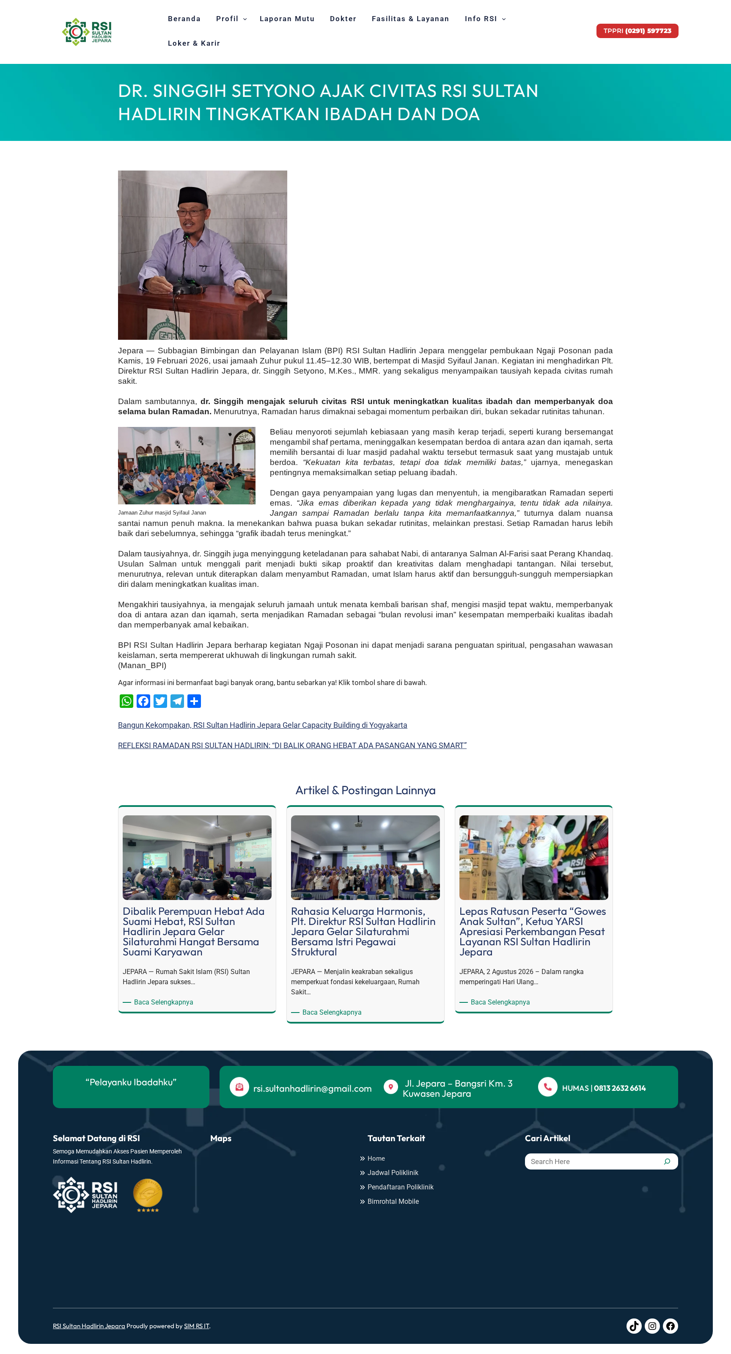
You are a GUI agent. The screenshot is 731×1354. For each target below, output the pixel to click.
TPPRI (637, 31)
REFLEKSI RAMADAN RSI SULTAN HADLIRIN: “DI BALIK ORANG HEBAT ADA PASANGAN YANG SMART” (292, 745)
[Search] (667, 1161)
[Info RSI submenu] (504, 19)
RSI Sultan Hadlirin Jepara (89, 1326)
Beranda (184, 18)
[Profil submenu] (245, 19)
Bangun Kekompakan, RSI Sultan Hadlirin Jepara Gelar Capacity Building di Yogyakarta (262, 725)
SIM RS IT (196, 1326)
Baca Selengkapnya (165, 1002)
